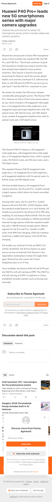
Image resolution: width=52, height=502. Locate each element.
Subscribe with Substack (28, 453)
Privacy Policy (27, 464)
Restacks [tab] (18, 343)
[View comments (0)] (10, 49)
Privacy (29, 481)
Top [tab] (5, 375)
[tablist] (13, 343)
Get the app (38, 490)
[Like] (4, 49)
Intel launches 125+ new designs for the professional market (19, 383)
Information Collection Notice (34, 462)
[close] (45, 417)
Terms (36, 481)
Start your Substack (19, 490)
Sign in (46, 3)
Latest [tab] (11, 375)
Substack (13, 496)
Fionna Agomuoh (8, 41)
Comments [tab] (8, 343)
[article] (26, 389)
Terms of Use (40, 459)
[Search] (47, 374)
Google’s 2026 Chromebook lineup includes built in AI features (16, 406)
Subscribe (37, 3)
